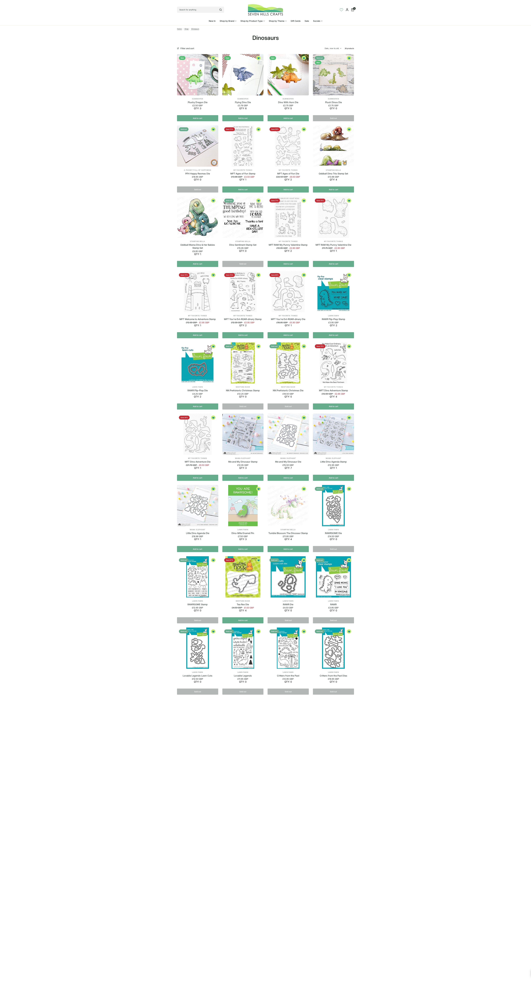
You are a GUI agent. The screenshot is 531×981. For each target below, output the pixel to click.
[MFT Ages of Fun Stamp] (243, 146)
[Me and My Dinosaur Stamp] (243, 434)
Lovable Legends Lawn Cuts (197, 675)
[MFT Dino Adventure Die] (197, 434)
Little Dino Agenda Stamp (333, 461)
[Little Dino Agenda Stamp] (333, 434)
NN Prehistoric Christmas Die (288, 390)
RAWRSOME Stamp (198, 604)
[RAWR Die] (288, 576)
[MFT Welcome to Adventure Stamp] (197, 291)
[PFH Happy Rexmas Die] (197, 146)
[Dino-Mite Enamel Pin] (243, 505)
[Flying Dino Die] (243, 74)
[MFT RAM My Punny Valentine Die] (333, 217)
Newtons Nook (243, 387)
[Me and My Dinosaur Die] (288, 434)
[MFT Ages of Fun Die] (288, 146)
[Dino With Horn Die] (288, 74)
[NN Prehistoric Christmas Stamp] (243, 363)
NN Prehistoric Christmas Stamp (243, 390)
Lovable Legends (243, 675)
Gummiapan (197, 99)
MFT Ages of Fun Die (288, 173)
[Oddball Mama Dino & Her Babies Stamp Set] (197, 217)
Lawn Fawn (333, 316)
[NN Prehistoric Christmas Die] (288, 363)
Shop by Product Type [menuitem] (251, 21)
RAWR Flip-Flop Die (198, 390)
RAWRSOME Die (333, 533)
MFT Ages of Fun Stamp (242, 173)
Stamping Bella (333, 170)
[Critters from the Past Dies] (333, 648)
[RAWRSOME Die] (333, 505)
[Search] (220, 10)
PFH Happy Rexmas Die (197, 173)
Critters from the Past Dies (333, 675)
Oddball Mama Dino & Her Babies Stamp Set (197, 246)
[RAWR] (333, 576)
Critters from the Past (288, 675)
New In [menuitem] (212, 21)
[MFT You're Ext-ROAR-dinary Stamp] (243, 291)
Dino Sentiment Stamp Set (242, 244)
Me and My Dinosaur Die (288, 461)
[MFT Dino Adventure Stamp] (333, 363)
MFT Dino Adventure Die (197, 461)
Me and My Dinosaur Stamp (242, 461)
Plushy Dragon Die (197, 102)
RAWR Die (288, 604)
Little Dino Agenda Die (197, 533)
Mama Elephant (243, 458)
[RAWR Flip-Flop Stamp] (333, 291)
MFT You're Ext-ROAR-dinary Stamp (243, 319)
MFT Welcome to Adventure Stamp (197, 319)
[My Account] (347, 9)
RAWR (333, 604)
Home (179, 29)
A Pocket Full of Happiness (197, 170)
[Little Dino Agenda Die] (197, 505)
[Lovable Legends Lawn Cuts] (197, 648)
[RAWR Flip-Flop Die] (197, 363)
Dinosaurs (195, 29)
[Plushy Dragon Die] (197, 74)
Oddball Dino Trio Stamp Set (333, 173)
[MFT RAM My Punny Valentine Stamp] (288, 217)
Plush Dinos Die (333, 102)
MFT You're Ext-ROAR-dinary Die (288, 319)
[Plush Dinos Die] (333, 74)
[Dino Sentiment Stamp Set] (243, 217)
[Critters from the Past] (288, 648)
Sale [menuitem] (307, 21)
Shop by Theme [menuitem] (276, 21)
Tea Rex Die (243, 604)
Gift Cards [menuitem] (295, 21)
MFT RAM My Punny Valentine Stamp (288, 244)
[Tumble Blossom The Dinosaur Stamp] (288, 505)
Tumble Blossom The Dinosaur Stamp (288, 533)
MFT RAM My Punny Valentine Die (333, 244)
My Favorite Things (242, 170)
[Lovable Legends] (243, 648)
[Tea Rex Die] (243, 576)
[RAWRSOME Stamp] (197, 576)
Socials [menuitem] (316, 21)
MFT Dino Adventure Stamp (333, 390)
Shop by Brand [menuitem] (227, 21)
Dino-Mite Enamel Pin (242, 533)
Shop (186, 29)
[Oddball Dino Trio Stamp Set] (333, 146)
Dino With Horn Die (288, 102)
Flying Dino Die (243, 102)
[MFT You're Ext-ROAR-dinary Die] (288, 291)
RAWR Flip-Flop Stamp (333, 319)
